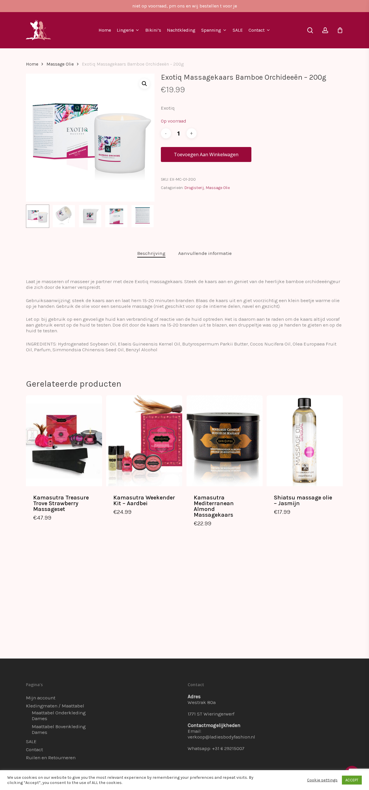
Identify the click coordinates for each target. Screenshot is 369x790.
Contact (34, 749)
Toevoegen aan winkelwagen (206, 154)
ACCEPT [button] (351, 780)
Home (32, 64)
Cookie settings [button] (322, 780)
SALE (31, 741)
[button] (144, 84)
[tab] (151, 253)
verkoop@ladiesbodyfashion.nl (221, 737)
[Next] (145, 216)
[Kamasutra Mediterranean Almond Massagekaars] (225, 440)
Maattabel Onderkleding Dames (59, 715)
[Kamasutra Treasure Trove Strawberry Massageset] (64, 440)
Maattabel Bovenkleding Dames (59, 729)
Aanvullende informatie (205, 253)
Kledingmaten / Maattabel (55, 706)
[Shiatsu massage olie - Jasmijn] (305, 440)
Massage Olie (60, 64)
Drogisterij (194, 187)
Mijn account (40, 698)
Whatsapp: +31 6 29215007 (216, 748)
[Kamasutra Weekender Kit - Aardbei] (144, 440)
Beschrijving (151, 253)
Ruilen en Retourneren (51, 757)
